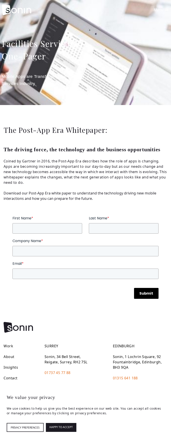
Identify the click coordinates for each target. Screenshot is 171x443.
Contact (11, 378)
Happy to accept (61, 427)
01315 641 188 (125, 378)
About (9, 356)
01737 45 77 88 (58, 372)
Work (8, 346)
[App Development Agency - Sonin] (16, 9)
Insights (11, 367)
